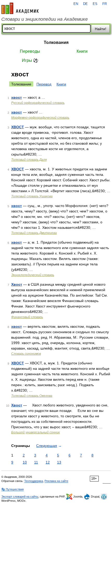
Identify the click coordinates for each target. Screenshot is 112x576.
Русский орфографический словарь (38, 103)
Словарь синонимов (26, 354)
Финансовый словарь (27, 317)
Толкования (56, 42)
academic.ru (20, 8)
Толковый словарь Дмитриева (34, 233)
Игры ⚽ (30, 60)
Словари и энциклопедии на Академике (44, 19)
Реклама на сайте (56, 481)
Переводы (30, 51)
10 (25, 462)
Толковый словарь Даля (29, 160)
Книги (82, 51)
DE (85, 4)
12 (48, 462)
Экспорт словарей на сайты (19, 496)
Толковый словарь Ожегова (31, 396)
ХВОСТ (17, 127)
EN (75, 4)
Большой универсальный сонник (35, 432)
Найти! (100, 29)
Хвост (16, 284)
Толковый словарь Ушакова (32, 196)
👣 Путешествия (12, 489)
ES (95, 4)
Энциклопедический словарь (32, 275)
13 (59, 462)
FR (104, 4)
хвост (16, 97)
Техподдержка (33, 481)
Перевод (43, 84)
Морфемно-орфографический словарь (40, 117)
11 (36, 462)
